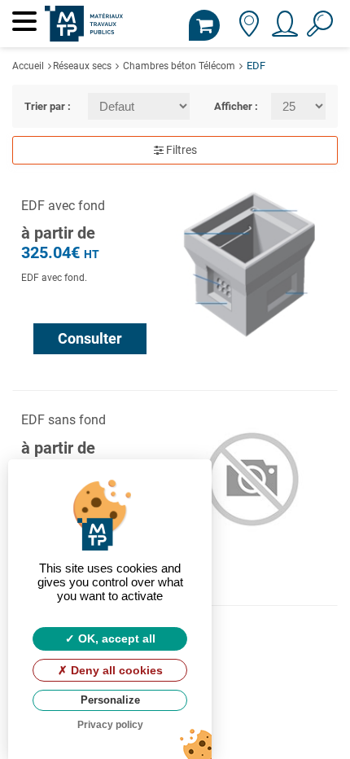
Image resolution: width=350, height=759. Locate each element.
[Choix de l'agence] (248, 29)
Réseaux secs (82, 66)
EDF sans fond (63, 420)
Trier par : (43, 106)
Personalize (110, 700)
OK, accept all (115, 638)
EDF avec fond (63, 205)
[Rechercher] (319, 29)
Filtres (180, 149)
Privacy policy (110, 724)
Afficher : (230, 106)
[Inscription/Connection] (283, 29)
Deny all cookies (115, 670)
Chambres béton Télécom (179, 66)
